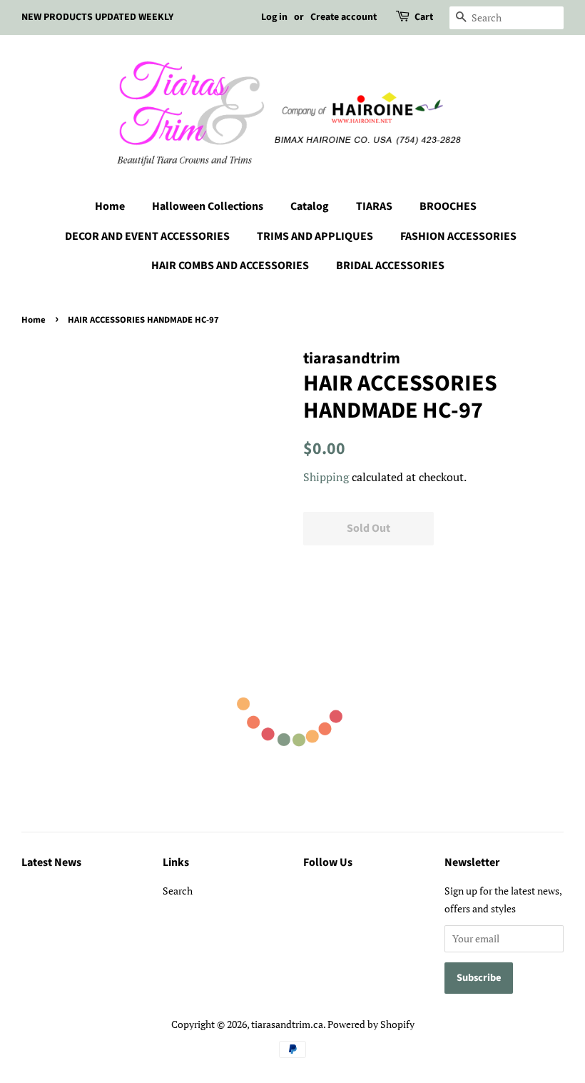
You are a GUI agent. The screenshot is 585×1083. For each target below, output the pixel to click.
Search (178, 890)
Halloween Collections (207, 206)
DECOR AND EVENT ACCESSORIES (147, 236)
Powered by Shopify (370, 1024)
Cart (423, 17)
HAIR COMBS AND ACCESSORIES (230, 265)
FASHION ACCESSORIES (458, 236)
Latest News (51, 862)
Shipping (326, 477)
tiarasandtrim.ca (287, 1024)
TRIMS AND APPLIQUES (315, 236)
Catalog (309, 206)
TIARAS (374, 206)
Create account (343, 17)
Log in (274, 17)
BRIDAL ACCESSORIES (390, 265)
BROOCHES (448, 206)
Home (110, 206)
